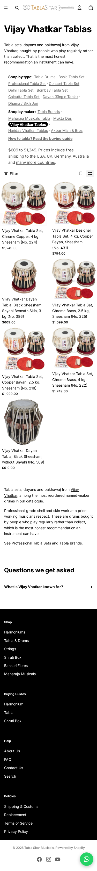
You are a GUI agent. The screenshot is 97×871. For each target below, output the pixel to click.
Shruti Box (12, 657)
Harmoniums (14, 632)
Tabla (8, 712)
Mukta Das (62, 118)
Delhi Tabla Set (21, 90)
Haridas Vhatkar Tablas (28, 130)
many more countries (35, 162)
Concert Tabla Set (64, 83)
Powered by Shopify (70, 848)
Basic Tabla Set (71, 77)
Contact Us (13, 768)
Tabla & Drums (16, 640)
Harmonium (13, 704)
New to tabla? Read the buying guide (40, 138)
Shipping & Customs (21, 806)
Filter (14, 173)
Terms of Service (18, 823)
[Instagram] (49, 859)
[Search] (17, 7)
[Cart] (90, 7)
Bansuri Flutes (16, 665)
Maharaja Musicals (20, 674)
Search (10, 776)
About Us (12, 751)
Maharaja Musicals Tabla (29, 118)
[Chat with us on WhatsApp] (86, 859)
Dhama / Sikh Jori (23, 103)
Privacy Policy (16, 831)
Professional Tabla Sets (31, 543)
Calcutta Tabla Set (24, 96)
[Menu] (6, 8)
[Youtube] (58, 859)
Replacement (15, 814)
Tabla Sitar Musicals (39, 848)
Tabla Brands (49, 111)
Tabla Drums (44, 77)
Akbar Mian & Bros (67, 130)
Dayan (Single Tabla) (60, 96)
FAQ (7, 759)
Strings (10, 649)
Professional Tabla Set (27, 83)
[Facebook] (39, 859)
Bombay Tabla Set (52, 90)
